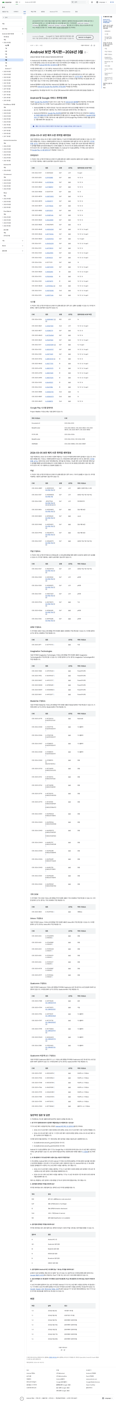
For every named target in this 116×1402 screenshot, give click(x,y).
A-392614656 (49, 276)
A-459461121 (49, 257)
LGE (42, 1289)
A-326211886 (49, 387)
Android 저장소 (31, 1373)
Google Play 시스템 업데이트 (41, 150)
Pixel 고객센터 (90, 1376)
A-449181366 (49, 286)
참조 (76, 11)
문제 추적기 (89, 1388)
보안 (24, 11)
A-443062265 (49, 229)
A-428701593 (49, 267)
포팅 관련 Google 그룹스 (63, 1390)
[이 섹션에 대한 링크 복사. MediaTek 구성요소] (47, 701)
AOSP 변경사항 (62, 28)
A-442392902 (49, 239)
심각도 (36, 144)
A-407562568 (49, 335)
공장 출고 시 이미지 (32, 1385)
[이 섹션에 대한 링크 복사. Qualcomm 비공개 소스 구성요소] (57, 1056)
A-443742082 (49, 290)
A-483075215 (49, 378)
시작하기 (16, 11)
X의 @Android (60, 1373)
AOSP (31, 45)
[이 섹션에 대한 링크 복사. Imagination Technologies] (54, 651)
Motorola (48, 1289)
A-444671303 (49, 326)
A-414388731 (49, 401)
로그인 (112, 2)
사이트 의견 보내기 (72, 1398)
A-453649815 (49, 253)
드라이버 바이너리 (31, 1388)
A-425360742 (49, 392)
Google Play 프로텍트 (41, 102)
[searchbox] (12, 17)
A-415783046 (49, 182)
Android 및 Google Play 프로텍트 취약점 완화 (51, 87)
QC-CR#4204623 (50, 1016)
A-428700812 (49, 196)
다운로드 (29, 1379)
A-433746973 (49, 281)
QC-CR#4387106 (50, 1047)
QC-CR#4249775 (50, 1039)
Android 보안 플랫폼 (72, 102)
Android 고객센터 (91, 1373)
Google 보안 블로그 (61, 1382)
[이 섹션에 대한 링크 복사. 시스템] (37, 302)
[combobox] (80, 2)
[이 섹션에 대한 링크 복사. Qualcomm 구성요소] (48, 984)
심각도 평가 (78, 77)
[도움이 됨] (91, 45)
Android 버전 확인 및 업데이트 (48, 65)
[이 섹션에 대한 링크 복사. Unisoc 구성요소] (45, 918)
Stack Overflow (90, 1385)
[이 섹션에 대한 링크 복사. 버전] (36, 1299)
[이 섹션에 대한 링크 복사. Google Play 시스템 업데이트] (55, 408)
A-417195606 (49, 206)
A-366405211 (49, 382)
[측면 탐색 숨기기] (22, 1399)
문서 (17, 2)
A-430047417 (49, 349)
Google (32, 1289)
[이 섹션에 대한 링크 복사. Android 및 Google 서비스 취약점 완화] (69, 98)
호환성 (43, 11)
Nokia (53, 1289)
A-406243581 (49, 220)
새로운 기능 (5, 11)
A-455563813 (49, 272)
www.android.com (91, 1379)
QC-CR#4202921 (50, 1009)
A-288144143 (49, 359)
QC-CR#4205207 (50, 1022)
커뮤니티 (38, 1398)
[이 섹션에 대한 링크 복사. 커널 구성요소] (42, 551)
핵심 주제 (33, 11)
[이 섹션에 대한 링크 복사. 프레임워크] (40, 155)
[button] (10, 28)
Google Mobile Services (93, 1382)
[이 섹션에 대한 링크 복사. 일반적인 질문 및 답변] (51, 1115)
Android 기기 (54, 11)
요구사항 (29, 1376)
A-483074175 (49, 368)
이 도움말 (85, 1152)
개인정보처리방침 (60, 1398)
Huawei (38, 1289)
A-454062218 (49, 243)
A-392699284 (49, 340)
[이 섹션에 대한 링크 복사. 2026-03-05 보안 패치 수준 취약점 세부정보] (73, 453)
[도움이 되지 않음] (94, 45)
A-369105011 (49, 210)
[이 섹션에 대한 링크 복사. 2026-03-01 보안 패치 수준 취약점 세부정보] (73, 135)
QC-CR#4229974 (50, 1031)
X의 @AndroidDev (61, 1376)
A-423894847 (49, 319)
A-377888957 (49, 187)
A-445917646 (49, 295)
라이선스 (51, 1398)
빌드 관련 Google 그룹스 (63, 1388)
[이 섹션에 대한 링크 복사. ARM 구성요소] (43, 627)
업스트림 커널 (49, 490)
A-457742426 (49, 234)
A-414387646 (49, 215)
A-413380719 (49, 330)
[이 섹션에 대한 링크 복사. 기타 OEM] (40, 894)
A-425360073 (49, 396)
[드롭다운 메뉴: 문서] (20, 2)
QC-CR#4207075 (50, 1003)
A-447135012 (49, 248)
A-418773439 (49, 354)
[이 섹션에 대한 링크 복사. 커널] (35, 471)
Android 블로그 (60, 1379)
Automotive (66, 11)
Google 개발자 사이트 (37, 1275)
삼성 (57, 1289)
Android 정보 (30, 1398)
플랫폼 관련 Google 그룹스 (63, 1385)
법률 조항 (44, 1398)
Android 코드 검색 (30, 2)
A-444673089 (49, 345)
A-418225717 (49, 201)
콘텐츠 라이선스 (53, 1357)
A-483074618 (49, 373)
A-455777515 (49, 363)
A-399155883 (49, 177)
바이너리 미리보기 (31, 1382)
